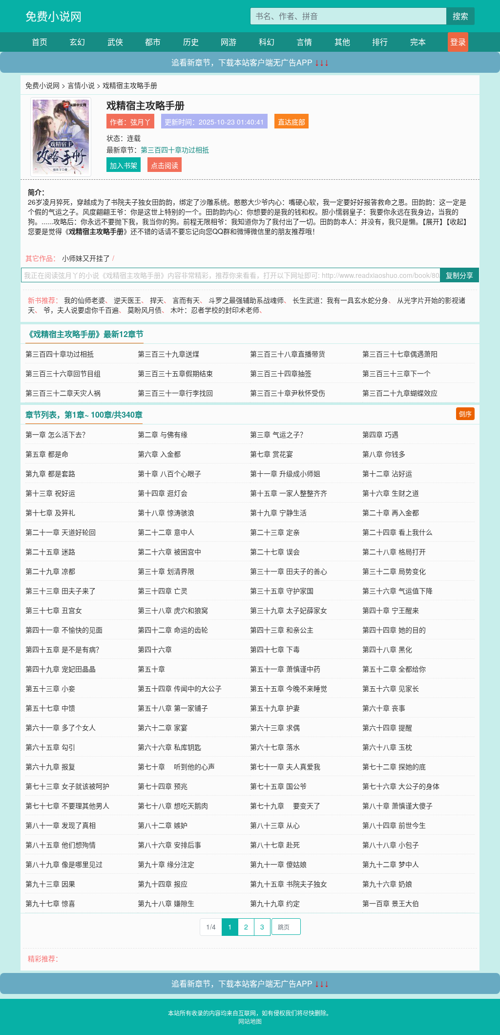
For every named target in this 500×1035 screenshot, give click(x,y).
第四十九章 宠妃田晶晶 (60, 669)
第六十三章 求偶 (275, 727)
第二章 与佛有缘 (163, 434)
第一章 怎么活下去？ (57, 434)
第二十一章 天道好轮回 (60, 532)
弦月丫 (140, 122)
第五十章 (151, 669)
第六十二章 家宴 (163, 727)
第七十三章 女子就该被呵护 (67, 786)
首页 (39, 41)
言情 (304, 41)
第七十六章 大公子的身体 (400, 786)
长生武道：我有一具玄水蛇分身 (340, 300)
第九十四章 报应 (163, 883)
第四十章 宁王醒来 (390, 610)
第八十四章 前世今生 (394, 825)
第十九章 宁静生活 (278, 512)
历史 (191, 41)
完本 (418, 41)
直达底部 (291, 122)
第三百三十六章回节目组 (63, 373)
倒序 (465, 413)
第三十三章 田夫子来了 (60, 590)
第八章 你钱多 (383, 454)
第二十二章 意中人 (166, 532)
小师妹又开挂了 (86, 258)
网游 (228, 41)
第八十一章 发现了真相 (60, 825)
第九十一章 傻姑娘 (278, 864)
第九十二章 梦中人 (390, 864)
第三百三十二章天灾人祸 (63, 393)
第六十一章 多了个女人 (60, 727)
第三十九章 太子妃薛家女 (288, 610)
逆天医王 (127, 300)
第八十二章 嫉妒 (163, 825)
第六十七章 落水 (275, 747)
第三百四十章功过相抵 (175, 149)
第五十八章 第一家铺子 (173, 708)
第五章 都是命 (46, 454)
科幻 (266, 41)
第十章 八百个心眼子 (169, 473)
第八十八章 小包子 (390, 844)
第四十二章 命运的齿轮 (173, 629)
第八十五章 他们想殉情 (60, 844)
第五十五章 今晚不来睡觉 (288, 688)
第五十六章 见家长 (390, 688)
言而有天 (186, 300)
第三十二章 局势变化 (394, 571)
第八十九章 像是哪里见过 (64, 864)
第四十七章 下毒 (275, 649)
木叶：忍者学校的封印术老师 (214, 310)
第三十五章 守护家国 (281, 590)
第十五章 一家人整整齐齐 (288, 493)
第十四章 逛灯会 (163, 493)
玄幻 (77, 41)
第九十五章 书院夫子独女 (288, 883)
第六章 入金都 (159, 454)
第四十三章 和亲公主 (281, 629)
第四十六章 (155, 649)
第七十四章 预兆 (163, 786)
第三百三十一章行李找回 (175, 393)
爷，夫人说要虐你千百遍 (81, 310)
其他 (342, 41)
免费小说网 (53, 16)
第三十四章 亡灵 (163, 590)
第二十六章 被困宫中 (169, 551)
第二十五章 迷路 (50, 551)
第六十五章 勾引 (50, 747)
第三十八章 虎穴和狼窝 (173, 610)
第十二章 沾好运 (387, 473)
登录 (458, 41)
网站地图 (250, 1021)
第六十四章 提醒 (387, 727)
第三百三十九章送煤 (168, 354)
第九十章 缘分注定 (166, 864)
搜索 (460, 15)
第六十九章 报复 (50, 766)
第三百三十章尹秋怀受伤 (287, 393)
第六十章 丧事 (383, 708)
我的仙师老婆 (84, 300)
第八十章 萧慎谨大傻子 (397, 805)
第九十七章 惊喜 (50, 903)
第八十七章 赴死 (275, 844)
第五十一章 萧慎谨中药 (285, 669)
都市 (153, 41)
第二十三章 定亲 (275, 532)
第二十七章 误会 (275, 551)
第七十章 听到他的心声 (176, 766)
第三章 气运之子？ (278, 434)
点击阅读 (164, 165)
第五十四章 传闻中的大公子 (180, 688)
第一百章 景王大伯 (390, 903)
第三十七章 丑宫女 (53, 610)
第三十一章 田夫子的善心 (288, 571)
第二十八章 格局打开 (394, 551)
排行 (380, 41)
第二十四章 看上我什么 (397, 532)
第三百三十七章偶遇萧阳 (400, 354)
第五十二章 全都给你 (394, 669)
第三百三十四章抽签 (281, 373)
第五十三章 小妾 (50, 688)
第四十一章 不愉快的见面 (64, 629)
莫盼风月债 (144, 310)
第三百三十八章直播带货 (287, 354)
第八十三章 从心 (275, 825)
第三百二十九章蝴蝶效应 (400, 393)
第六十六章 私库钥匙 (169, 747)
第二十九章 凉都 (50, 571)
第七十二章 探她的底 (394, 766)
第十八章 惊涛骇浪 (166, 512)
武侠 (115, 41)
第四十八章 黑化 (387, 649)
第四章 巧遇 (380, 434)
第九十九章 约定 (275, 903)
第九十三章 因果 (50, 883)
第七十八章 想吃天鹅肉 (173, 805)
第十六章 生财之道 (390, 493)
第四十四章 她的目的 (394, 629)
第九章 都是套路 (50, 473)
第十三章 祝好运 (50, 493)
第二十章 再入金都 (390, 512)
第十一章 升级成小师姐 (285, 473)
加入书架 (123, 165)
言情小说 (81, 85)
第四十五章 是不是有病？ (64, 649)
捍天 (157, 300)
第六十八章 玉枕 (387, 747)
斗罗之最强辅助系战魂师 (246, 300)
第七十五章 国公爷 (278, 786)
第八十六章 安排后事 (169, 844)
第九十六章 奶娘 (387, 883)
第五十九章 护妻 (275, 708)
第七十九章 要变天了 (285, 805)
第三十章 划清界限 (166, 571)
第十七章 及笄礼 (50, 512)
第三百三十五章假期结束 (175, 373)
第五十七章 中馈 (50, 708)
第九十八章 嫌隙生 (166, 903)
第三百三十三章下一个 (396, 373)
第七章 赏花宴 (271, 454)
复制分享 (459, 275)
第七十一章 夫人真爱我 (285, 766)
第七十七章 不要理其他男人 (67, 805)
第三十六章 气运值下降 (397, 590)
